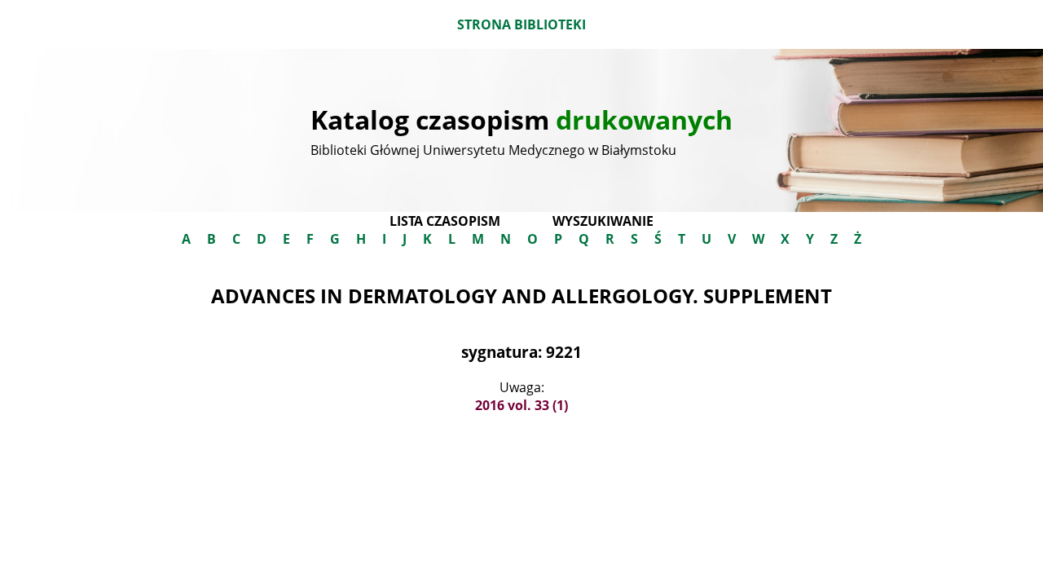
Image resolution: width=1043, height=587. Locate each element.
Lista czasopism (444, 221)
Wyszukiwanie (603, 221)
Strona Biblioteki (521, 24)
